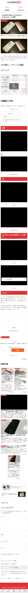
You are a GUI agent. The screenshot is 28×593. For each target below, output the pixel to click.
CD (5, 118)
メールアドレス (5, 541)
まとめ (6, 121)
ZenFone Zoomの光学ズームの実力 (12, 119)
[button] (25, 279)
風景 (6, 116)
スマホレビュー (5, 337)
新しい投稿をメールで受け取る (9, 563)
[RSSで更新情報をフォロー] (17, 350)
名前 (2, 534)
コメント (3, 516)
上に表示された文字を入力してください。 (10, 554)
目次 (9, 113)
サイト (2, 547)
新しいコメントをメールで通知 (9, 560)
